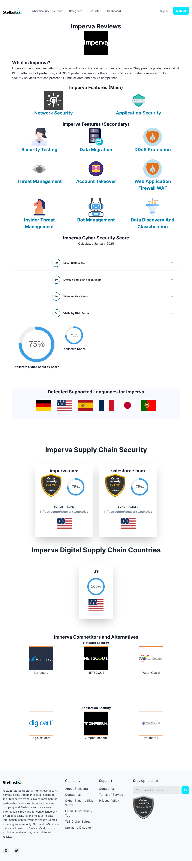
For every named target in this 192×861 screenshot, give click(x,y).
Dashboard (114, 11)
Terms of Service (111, 794)
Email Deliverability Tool (78, 813)
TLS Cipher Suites (77, 821)
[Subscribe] (185, 790)
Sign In (164, 11)
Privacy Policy (109, 800)
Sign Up (181, 10)
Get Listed (94, 11)
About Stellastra (76, 788)
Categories (75, 11)
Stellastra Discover (78, 827)
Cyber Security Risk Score (47, 11)
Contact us (73, 794)
